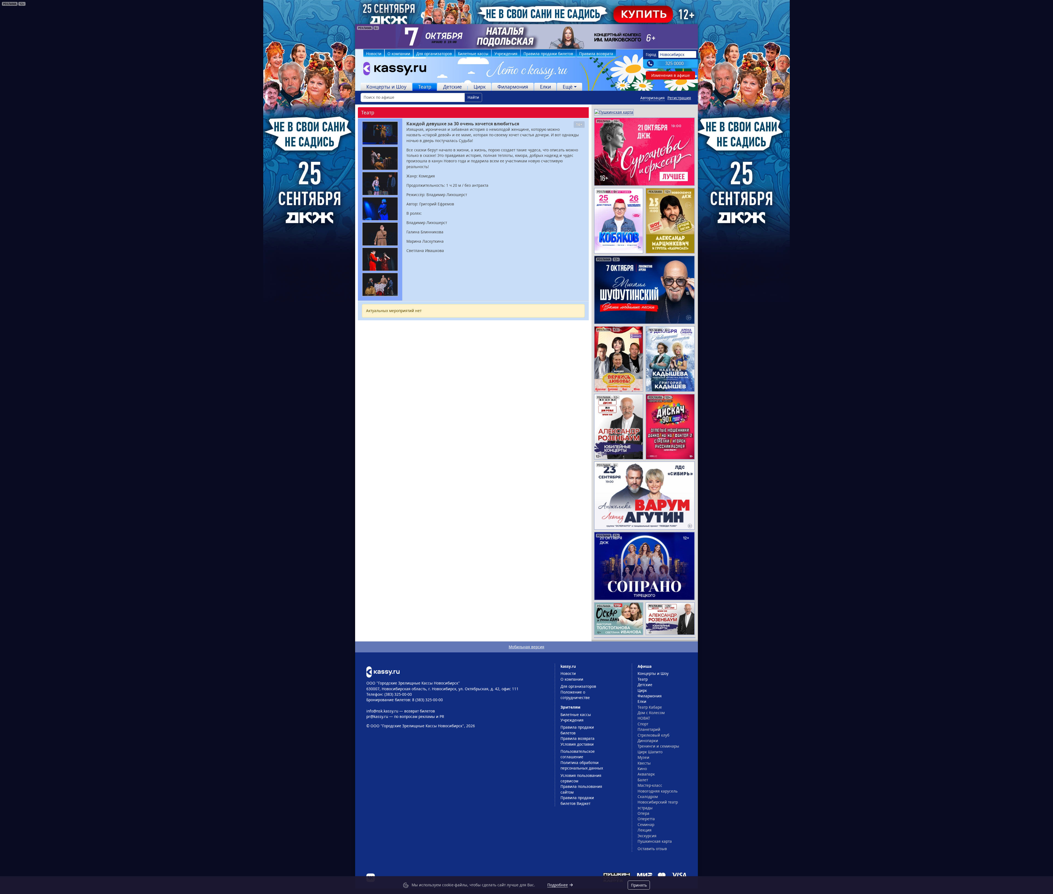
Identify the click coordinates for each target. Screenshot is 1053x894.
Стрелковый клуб (653, 735)
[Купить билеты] (383, 671)
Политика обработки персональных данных (582, 765)
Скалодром (648, 796)
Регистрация (679, 97)
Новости (373, 53)
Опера (643, 813)
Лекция (645, 830)
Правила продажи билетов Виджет (577, 800)
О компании (398, 53)
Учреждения (505, 53)
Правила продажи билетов (548, 53)
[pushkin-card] (614, 111)
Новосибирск (672, 54)
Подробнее (557, 884)
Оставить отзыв (652, 848)
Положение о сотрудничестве (575, 694)
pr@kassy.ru (377, 716)
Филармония (512, 86)
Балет (643, 779)
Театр (424, 86)
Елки (545, 86)
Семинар (646, 824)
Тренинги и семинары (658, 746)
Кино (642, 768)
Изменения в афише (670, 75)
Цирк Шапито (650, 751)
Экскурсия (647, 835)
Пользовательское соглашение (578, 754)
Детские (452, 86)
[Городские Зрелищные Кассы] (392, 70)
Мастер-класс (650, 785)
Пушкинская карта (655, 841)
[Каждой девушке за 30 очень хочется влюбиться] (380, 133)
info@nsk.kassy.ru (382, 711)
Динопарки (648, 740)
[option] (526, 36)
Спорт (643, 723)
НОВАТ (644, 718)
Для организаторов (434, 53)
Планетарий (649, 729)
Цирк (480, 86)
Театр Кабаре (650, 707)
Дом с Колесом (651, 712)
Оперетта (646, 818)
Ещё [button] (568, 86)
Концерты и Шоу (386, 86)
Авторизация (652, 97)
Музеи (643, 757)
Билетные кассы (473, 53)
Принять (639, 885)
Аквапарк (646, 774)
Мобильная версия (526, 646)
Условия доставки (577, 744)
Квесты (644, 763)
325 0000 (674, 63)
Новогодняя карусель (658, 791)
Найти (473, 97)
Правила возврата (596, 53)
